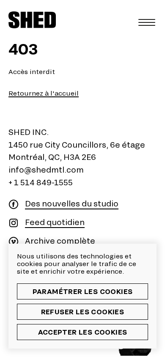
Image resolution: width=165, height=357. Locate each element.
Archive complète (60, 240)
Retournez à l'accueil (43, 93)
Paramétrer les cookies (83, 291)
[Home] (32, 19)
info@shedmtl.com (46, 169)
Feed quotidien (55, 222)
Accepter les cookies (82, 332)
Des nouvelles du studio (71, 203)
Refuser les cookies (82, 312)
